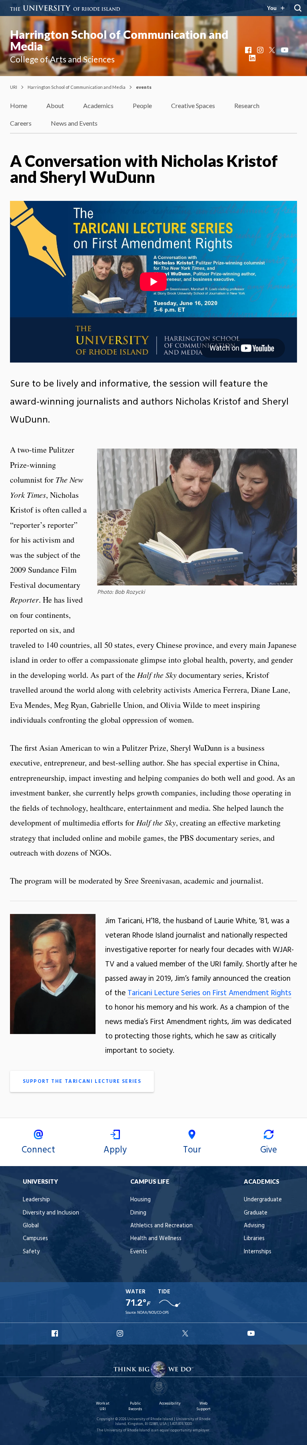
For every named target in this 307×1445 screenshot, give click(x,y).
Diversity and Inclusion (51, 1213)
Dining (138, 1213)
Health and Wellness (155, 1238)
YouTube (285, 50)
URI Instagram (121, 1333)
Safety (31, 1252)
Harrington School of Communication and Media (119, 40)
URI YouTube (251, 1333)
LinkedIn (253, 58)
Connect (38, 1150)
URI (13, 87)
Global (31, 1226)
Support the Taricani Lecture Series (82, 1081)
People (142, 105)
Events (138, 1252)
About (55, 105)
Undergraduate (263, 1200)
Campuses (35, 1238)
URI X (186, 1333)
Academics (98, 105)
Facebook (249, 50)
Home (18, 105)
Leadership (36, 1200)
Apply (115, 1150)
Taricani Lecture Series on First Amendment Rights (209, 993)
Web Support (203, 1406)
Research (246, 105)
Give (268, 1150)
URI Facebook (56, 1333)
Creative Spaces (193, 105)
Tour (192, 1150)
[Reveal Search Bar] (298, 8)
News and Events (74, 123)
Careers (21, 123)
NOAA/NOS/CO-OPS (153, 1313)
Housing (140, 1200)
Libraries (254, 1238)
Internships (257, 1252)
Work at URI (103, 1406)
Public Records (135, 1406)
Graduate (255, 1213)
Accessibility (170, 1404)
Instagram (261, 50)
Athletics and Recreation (161, 1226)
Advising (254, 1226)
